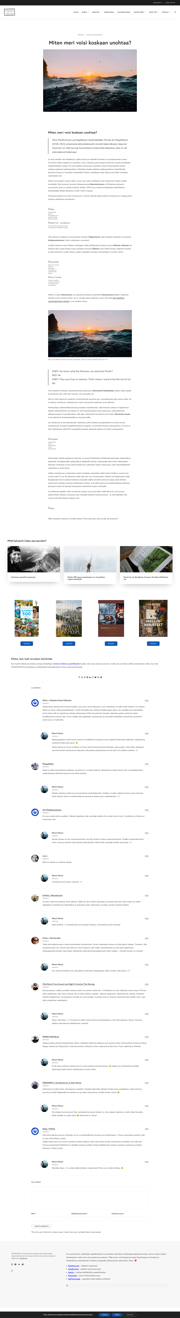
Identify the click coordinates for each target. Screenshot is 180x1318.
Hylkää (117, 1315)
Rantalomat (109, 12)
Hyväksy (105, 1315)
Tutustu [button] (27, 643)
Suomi (76, 12)
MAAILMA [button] (95, 12)
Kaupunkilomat (124, 12)
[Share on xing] (98, 677)
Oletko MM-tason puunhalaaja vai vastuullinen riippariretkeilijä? (86, 578)
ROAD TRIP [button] (153, 12)
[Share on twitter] (82, 677)
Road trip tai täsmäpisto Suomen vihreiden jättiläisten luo (146, 578)
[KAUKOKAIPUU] (9, 12)
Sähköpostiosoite (79, 1213)
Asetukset (129, 1315)
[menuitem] (158, 2)
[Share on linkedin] (90, 677)
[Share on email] (101, 677)
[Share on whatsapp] (92, 677)
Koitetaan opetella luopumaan (23, 577)
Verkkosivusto (117, 1213)
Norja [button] (84, 12)
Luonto (89, 35)
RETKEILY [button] (165, 12)
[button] (175, 12)
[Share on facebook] (79, 677)
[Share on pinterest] (87, 677)
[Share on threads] (84, 677)
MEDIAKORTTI (157, 3)
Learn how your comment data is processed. (82, 1232)
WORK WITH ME (170, 3)
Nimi (33, 1213)
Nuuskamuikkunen (97, 35)
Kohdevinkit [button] (139, 12)
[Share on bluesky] (95, 677)
